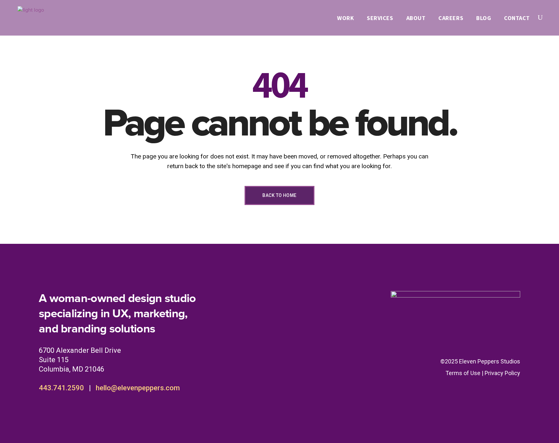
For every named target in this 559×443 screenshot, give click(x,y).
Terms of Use (462, 373)
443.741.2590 (61, 388)
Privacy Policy (502, 373)
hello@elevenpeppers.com (138, 388)
